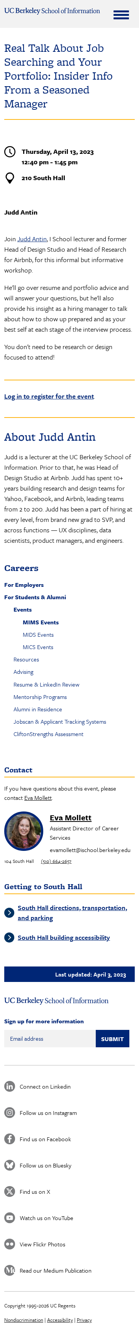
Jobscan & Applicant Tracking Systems (60, 721)
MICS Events (38, 647)
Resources (26, 659)
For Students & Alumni (35, 597)
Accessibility (60, 1320)
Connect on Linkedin (45, 1086)
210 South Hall (43, 177)
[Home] (52, 11)
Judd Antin (32, 239)
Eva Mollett (38, 797)
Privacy (84, 1320)
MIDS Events (38, 634)
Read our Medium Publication (56, 1270)
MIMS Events (41, 622)
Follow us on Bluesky (45, 1165)
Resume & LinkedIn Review (47, 684)
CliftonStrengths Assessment (48, 734)
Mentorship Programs (40, 696)
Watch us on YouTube (46, 1218)
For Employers (24, 584)
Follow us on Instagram (48, 1112)
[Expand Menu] (121, 15)
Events (23, 609)
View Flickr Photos (42, 1244)
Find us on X (35, 1191)
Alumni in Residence (38, 709)
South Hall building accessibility (64, 937)
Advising (23, 671)
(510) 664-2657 (56, 860)
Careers (21, 567)
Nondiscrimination (23, 1320)
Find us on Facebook (45, 1139)
